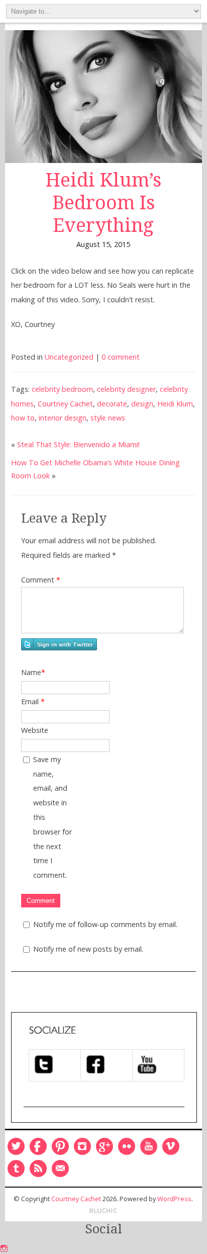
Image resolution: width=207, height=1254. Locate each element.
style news (107, 418)
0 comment (120, 357)
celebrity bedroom (62, 389)
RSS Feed (38, 1168)
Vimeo (170, 1146)
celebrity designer (126, 389)
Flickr (126, 1146)
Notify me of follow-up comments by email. (105, 924)
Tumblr (16, 1168)
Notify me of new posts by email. (88, 949)
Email (33, 701)
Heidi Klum (175, 403)
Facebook (38, 1146)
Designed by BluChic (103, 1211)
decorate (112, 403)
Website (34, 730)
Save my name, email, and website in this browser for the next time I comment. (52, 817)
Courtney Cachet (65, 403)
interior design (62, 418)
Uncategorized (69, 357)
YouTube (148, 1146)
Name (33, 672)
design (142, 403)
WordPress (174, 1198)
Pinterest (60, 1146)
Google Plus (104, 1146)
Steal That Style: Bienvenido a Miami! (78, 444)
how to (23, 418)
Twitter (16, 1146)
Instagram (82, 1146)
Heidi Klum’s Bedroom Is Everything (103, 202)
